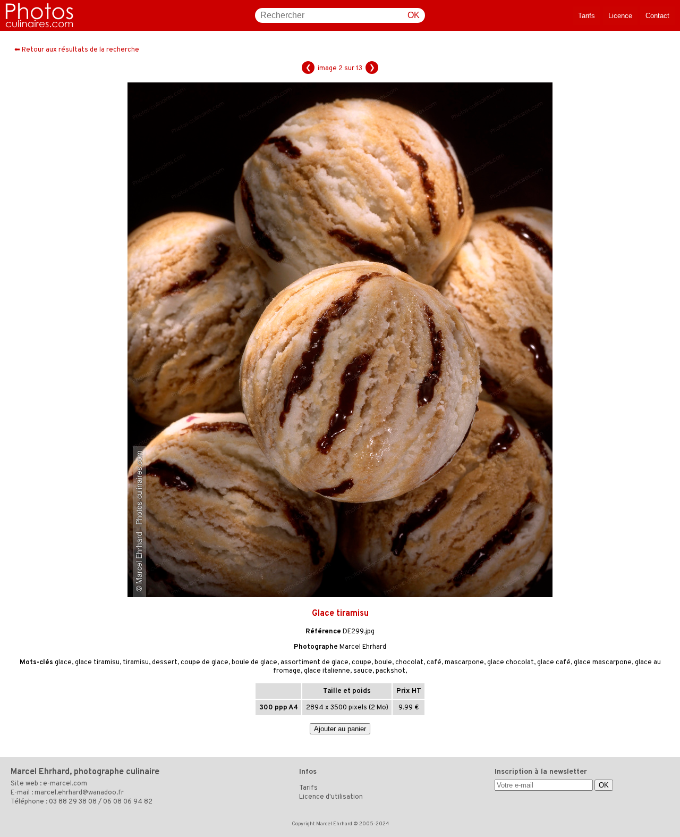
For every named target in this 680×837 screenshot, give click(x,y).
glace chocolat (510, 662)
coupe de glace (204, 662)
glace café (554, 662)
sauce (362, 671)
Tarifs (586, 16)
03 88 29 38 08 (73, 802)
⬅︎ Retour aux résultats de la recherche (76, 50)
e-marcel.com (65, 784)
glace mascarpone (603, 662)
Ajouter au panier (340, 729)
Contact (657, 16)
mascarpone (464, 662)
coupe (361, 662)
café (434, 662)
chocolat (409, 662)
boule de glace (254, 662)
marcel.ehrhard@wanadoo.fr (79, 793)
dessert (164, 662)
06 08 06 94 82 (127, 802)
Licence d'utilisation (331, 797)
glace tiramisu (97, 662)
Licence (620, 16)
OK (413, 15)
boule (383, 662)
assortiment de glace (314, 662)
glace (63, 662)
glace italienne (327, 671)
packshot (390, 671)
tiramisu (136, 662)
